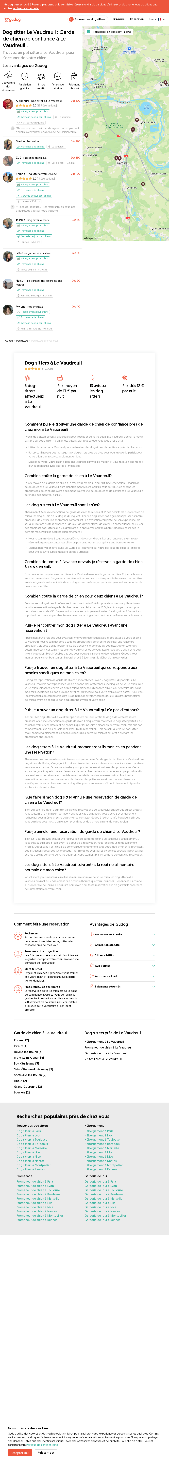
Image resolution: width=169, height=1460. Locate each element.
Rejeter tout (46, 1453)
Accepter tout (20, 1453)
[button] (122, 934)
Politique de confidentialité (42, 1444)
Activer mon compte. (26, 8)
